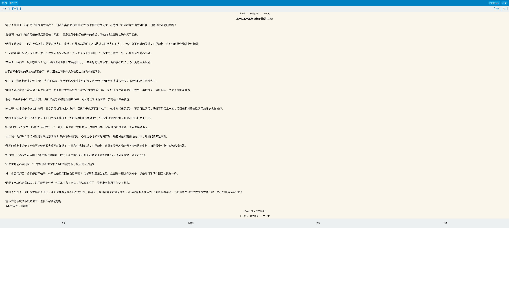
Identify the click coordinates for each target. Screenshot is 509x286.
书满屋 (191, 223)
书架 (318, 223)
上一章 (242, 13)
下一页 (266, 13)
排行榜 (13, 3)
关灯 (504, 9)
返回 (4, 3)
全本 (445, 223)
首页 (504, 3)
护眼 (497, 9)
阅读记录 (494, 3)
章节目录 (254, 13)
